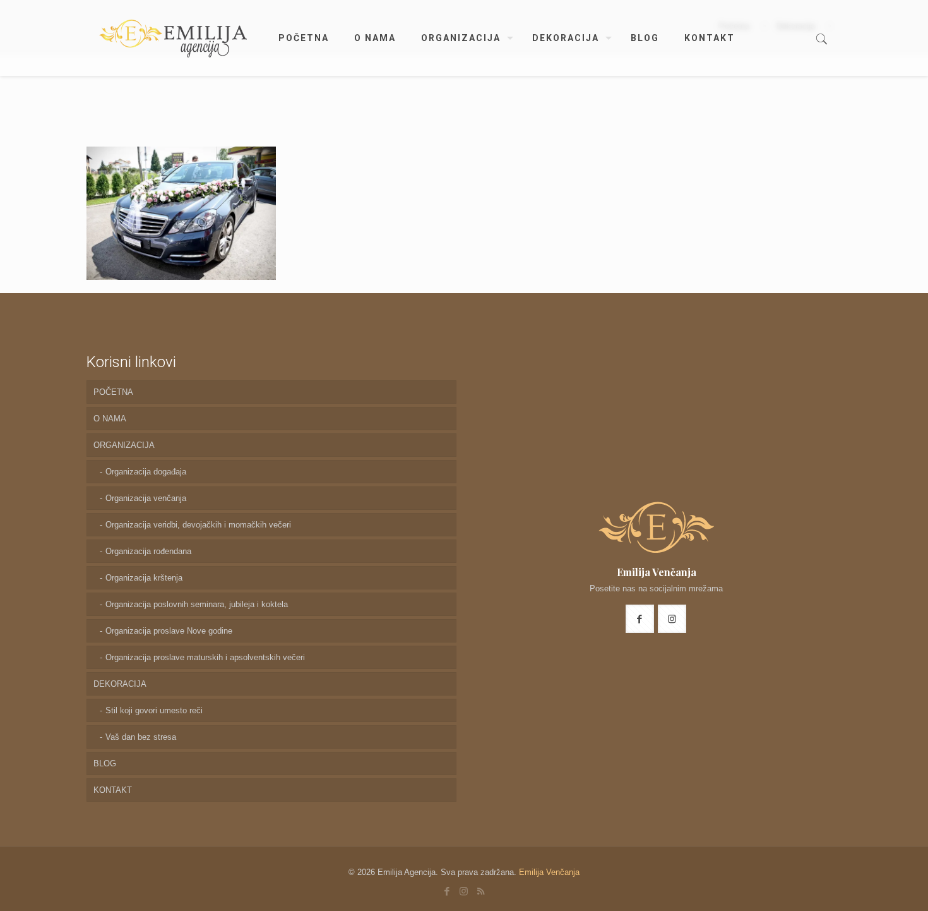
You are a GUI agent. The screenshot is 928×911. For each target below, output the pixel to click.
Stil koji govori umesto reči (154, 710)
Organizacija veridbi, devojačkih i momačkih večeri (198, 524)
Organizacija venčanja (145, 498)
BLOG (104, 763)
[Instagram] (463, 891)
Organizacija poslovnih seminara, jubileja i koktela (196, 604)
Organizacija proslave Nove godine (168, 631)
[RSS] (480, 891)
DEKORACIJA (119, 684)
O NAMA (109, 418)
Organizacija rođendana (148, 551)
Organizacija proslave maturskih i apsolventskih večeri (205, 657)
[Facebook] (446, 891)
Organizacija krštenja (143, 577)
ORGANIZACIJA (124, 445)
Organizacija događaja (145, 471)
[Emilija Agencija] (173, 38)
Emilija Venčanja (549, 872)
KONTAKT (112, 790)
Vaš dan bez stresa (140, 737)
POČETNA (113, 392)
